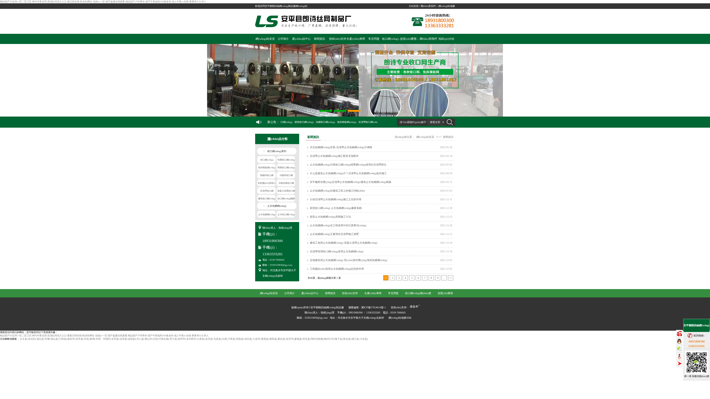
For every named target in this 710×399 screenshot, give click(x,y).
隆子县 (338, 338)
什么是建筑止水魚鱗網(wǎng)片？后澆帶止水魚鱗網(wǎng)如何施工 (348, 173)
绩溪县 (264, 338)
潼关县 (248, 338)
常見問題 (373, 38)
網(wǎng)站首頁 (265, 38)
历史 (86, 338)
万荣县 (231, 338)
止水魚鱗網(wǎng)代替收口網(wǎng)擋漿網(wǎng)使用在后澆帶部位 (348, 164)
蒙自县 (281, 338)
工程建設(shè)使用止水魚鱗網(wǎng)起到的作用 (337, 268)
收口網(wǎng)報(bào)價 (392, 38)
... (444, 278)
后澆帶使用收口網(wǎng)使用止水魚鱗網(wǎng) (337, 251)
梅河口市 (329, 338)
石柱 (155, 338)
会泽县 (208, 338)
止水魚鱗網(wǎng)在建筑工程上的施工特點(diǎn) (337, 190)
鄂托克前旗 (317, 338)
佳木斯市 (191, 338)
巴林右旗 (163, 338)
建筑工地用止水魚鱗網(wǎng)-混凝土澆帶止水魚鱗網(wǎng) (343, 242)
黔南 (92, 338)
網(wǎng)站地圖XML (400, 317)
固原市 (71, 338)
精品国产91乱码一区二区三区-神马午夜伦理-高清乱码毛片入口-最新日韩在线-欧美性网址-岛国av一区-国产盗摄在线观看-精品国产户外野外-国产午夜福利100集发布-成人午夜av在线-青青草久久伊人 (104, 335)
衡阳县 (273, 338)
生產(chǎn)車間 (355, 38)
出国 (224, 338)
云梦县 (200, 338)
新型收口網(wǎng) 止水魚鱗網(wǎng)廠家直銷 (336, 208)
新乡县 (346, 338)
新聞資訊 (319, 38)
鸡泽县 (79, 338)
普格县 (239, 338)
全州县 (115, 338)
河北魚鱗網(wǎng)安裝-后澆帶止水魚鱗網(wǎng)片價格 (341, 147)
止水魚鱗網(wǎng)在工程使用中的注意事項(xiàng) (338, 225)
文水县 (23, 338)
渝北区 (31, 338)
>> (450, 278)
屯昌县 (217, 338)
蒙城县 (298, 338)
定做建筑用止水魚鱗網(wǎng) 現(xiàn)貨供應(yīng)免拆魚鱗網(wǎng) (348, 260)
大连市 (256, 338)
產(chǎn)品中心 (301, 38)
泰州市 (181, 338)
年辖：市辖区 (103, 338)
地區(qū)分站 (446, 38)
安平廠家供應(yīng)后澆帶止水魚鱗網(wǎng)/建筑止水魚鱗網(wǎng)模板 (350, 182)
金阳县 (131, 338)
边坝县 (123, 338)
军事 (47, 338)
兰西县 (62, 338)
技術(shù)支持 (337, 38)
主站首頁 (413, 6)
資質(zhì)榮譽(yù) (410, 38)
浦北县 (40, 338)
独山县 (54, 338)
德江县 (355, 338)
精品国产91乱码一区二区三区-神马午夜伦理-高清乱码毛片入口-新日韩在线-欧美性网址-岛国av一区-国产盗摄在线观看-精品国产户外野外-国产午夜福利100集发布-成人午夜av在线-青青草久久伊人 (103, 1)
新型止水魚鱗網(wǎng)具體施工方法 (330, 216)
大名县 (363, 338)
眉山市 (148, 338)
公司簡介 (283, 38)
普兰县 (173, 338)
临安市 (289, 338)
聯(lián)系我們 (428, 6)
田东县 (306, 338)
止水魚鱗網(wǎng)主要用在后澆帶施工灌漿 (334, 234)
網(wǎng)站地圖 (446, 6)
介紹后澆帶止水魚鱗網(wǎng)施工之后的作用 (335, 199)
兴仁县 (139, 338)
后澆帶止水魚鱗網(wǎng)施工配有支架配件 (334, 156)
